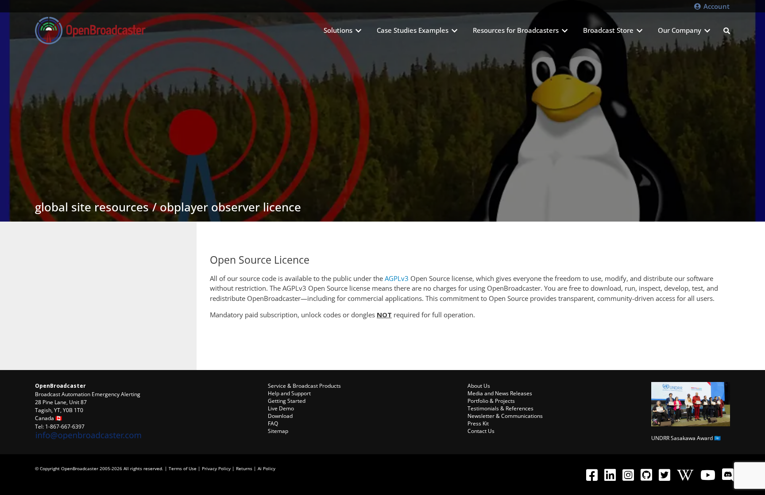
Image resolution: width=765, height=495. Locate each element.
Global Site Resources (92, 207)
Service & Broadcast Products (304, 386)
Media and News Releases (500, 393)
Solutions (338, 30)
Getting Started (286, 401)
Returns (244, 468)
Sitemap (278, 431)
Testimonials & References (500, 408)
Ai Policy (266, 468)
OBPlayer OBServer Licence (230, 207)
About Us (479, 386)
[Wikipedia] (685, 474)
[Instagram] (628, 474)
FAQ (273, 423)
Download (280, 416)
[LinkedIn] (610, 474)
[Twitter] (664, 474)
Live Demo (281, 408)
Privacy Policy (216, 468)
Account (716, 6)
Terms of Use (183, 468)
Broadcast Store (608, 30)
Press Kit (478, 423)
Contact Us (481, 431)
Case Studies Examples (412, 30)
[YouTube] (708, 474)
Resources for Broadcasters (516, 30)
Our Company (679, 30)
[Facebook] (592, 474)
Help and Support (289, 393)
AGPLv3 (397, 278)
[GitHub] (646, 474)
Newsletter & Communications (505, 416)
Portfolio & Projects (491, 401)
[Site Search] (726, 30)
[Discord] (728, 474)
